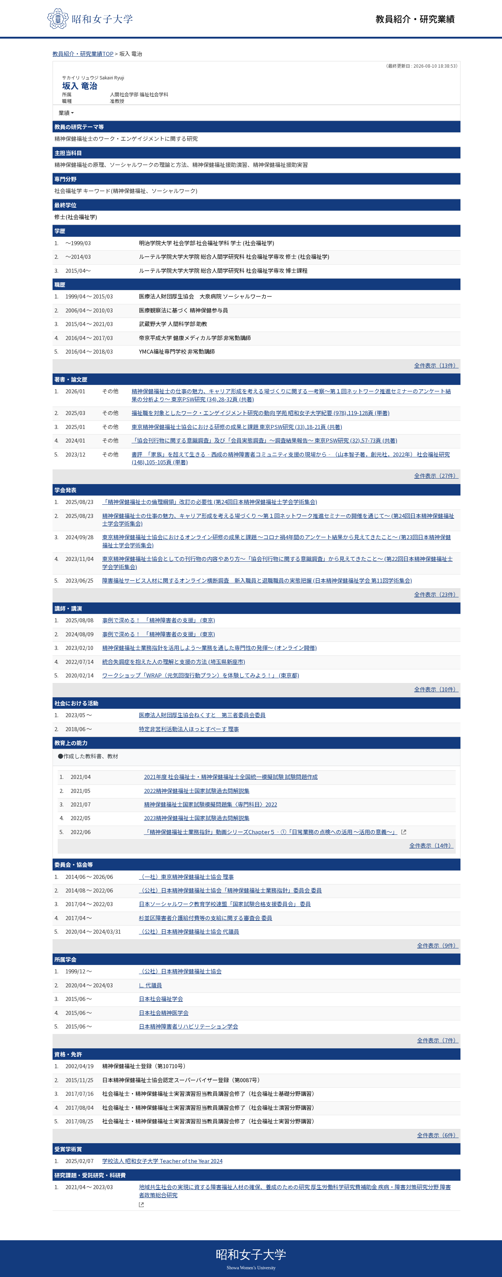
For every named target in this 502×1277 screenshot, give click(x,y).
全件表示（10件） (436, 689)
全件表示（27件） (436, 475)
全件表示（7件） (438, 1040)
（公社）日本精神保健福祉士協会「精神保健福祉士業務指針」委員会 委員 (230, 890)
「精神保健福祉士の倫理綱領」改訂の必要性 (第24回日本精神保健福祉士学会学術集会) (209, 501)
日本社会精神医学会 (164, 1012)
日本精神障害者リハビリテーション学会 (188, 1026)
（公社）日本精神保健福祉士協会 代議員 (189, 931)
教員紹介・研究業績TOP (83, 53)
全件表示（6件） (438, 1135)
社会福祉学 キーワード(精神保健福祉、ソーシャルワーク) (125, 190)
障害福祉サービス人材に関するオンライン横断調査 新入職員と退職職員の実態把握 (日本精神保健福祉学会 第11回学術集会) (257, 580)
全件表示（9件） (438, 945)
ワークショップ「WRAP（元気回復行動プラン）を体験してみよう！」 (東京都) (200, 675)
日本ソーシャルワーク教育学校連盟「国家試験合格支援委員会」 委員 (225, 904)
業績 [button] (63, 113)
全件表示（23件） (436, 594)
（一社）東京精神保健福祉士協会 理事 (186, 876)
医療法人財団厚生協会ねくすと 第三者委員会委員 (202, 715)
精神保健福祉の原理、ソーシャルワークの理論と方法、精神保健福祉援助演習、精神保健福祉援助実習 (181, 164)
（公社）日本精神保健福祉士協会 (180, 971)
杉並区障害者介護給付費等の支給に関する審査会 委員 (205, 918)
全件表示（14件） (431, 845)
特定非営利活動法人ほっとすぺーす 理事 (189, 729)
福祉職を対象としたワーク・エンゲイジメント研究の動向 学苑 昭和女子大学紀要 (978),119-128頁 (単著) (261, 412)
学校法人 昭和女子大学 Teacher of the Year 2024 (162, 1161)
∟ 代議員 (150, 985)
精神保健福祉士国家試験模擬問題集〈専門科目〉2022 (210, 804)
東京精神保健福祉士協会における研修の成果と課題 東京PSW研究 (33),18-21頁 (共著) (237, 426)
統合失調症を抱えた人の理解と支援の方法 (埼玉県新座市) (173, 661)
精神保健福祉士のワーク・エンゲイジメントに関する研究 (126, 138)
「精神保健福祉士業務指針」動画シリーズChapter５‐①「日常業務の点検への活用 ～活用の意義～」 (271, 832)
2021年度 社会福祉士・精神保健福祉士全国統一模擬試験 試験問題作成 (231, 776)
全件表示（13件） (436, 365)
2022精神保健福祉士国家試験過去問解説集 (197, 790)
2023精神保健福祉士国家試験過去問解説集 (197, 818)
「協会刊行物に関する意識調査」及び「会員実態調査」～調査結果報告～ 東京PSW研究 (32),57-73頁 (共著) (264, 440)
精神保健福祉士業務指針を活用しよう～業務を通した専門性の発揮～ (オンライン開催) (209, 647)
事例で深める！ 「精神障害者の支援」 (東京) (158, 620)
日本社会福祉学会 (161, 998)
